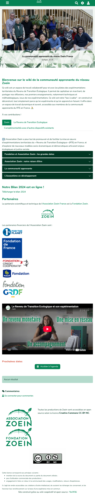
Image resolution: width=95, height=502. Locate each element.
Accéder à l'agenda (49, 366)
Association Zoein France (54, 203)
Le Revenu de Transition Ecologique (30, 122)
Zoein (6, 122)
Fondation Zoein (80, 203)
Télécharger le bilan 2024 (14, 191)
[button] (88, 3)
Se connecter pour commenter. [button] (19, 395)
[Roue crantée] (82, 3)
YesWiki (73, 492)
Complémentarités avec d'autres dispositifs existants (29, 128)
